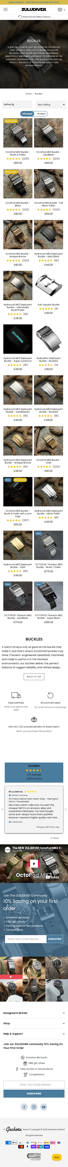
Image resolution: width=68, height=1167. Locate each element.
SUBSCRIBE (34, 1093)
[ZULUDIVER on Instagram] (33, 1107)
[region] (34, 809)
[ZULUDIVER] (34, 9)
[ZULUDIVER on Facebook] (24, 1107)
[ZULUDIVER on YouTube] (43, 1107)
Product (41, 113)
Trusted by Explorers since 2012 (36, 17)
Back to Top (34, 676)
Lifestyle (27, 113)
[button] (17, 159)
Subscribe (54, 939)
